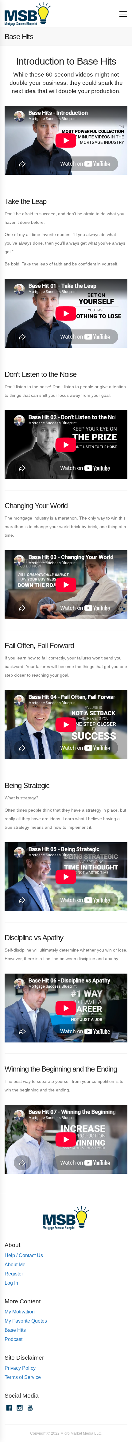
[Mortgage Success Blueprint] (28, 14)
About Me (15, 1264)
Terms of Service (23, 1377)
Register (14, 1273)
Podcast (13, 1339)
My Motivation (20, 1311)
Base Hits (15, 1330)
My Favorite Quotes (26, 1321)
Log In (11, 1283)
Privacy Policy (20, 1368)
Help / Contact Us (24, 1255)
